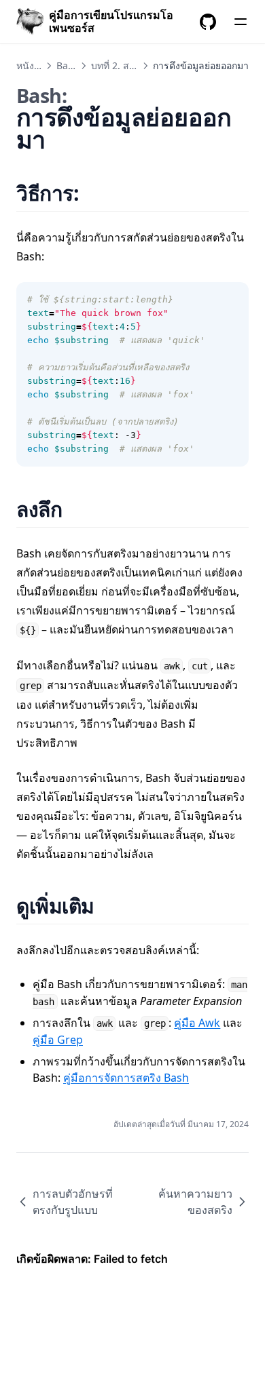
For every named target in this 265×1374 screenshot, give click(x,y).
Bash (67, 65)
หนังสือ (31, 65)
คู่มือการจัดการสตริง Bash (126, 1077)
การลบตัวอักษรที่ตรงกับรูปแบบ (73, 1201)
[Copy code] (231, 300)
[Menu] (240, 21)
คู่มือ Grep (58, 1039)
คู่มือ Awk (197, 1022)
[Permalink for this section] (96, 193)
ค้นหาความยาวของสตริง (195, 1201)
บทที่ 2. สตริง (118, 65)
